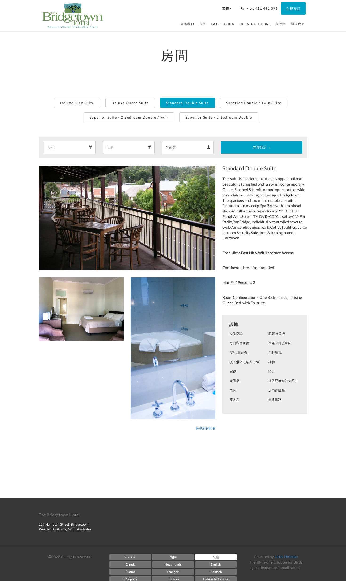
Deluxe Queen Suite (130, 103)
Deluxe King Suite (77, 103)
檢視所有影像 (205, 428)
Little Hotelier (286, 556)
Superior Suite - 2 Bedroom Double (218, 117)
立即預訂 (260, 147)
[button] (52, 218)
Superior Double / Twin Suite (253, 103)
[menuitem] (187, 23)
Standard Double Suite (187, 103)
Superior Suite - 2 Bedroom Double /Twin (129, 117)
